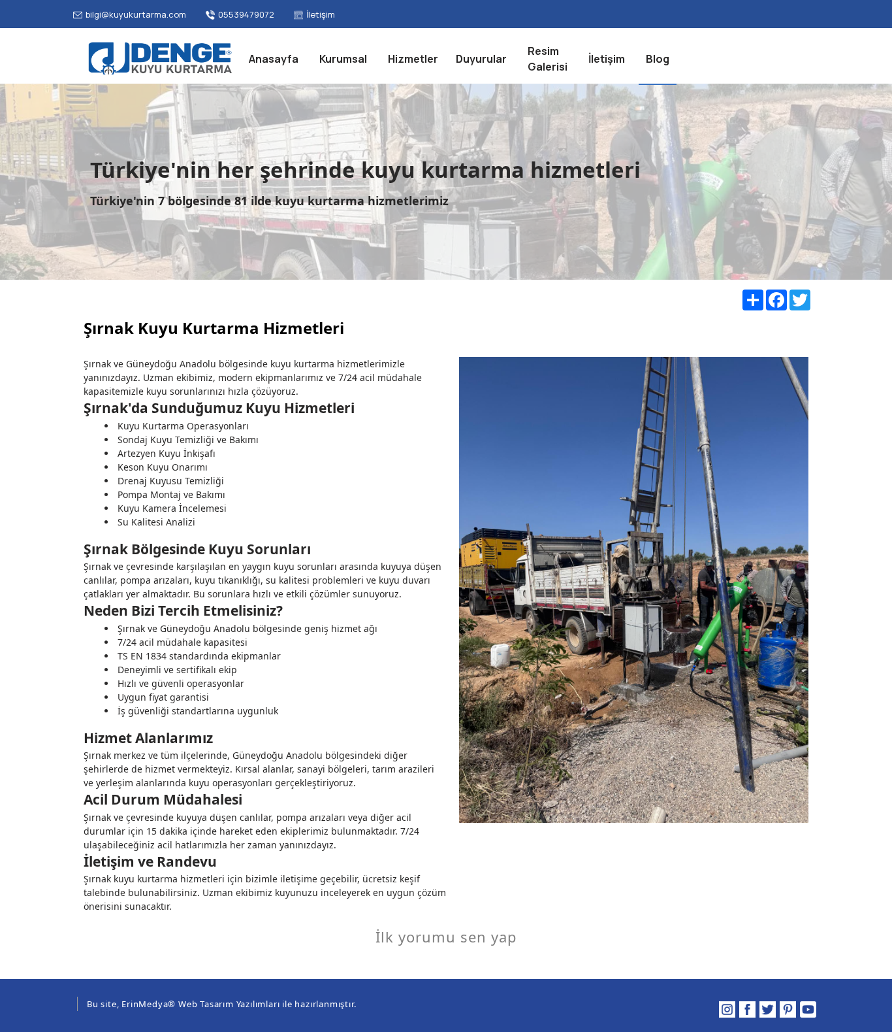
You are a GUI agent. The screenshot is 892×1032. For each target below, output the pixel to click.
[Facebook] (747, 1009)
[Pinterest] (788, 1009)
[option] (633, 590)
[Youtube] (808, 1009)
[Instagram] (727, 1009)
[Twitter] (767, 1009)
